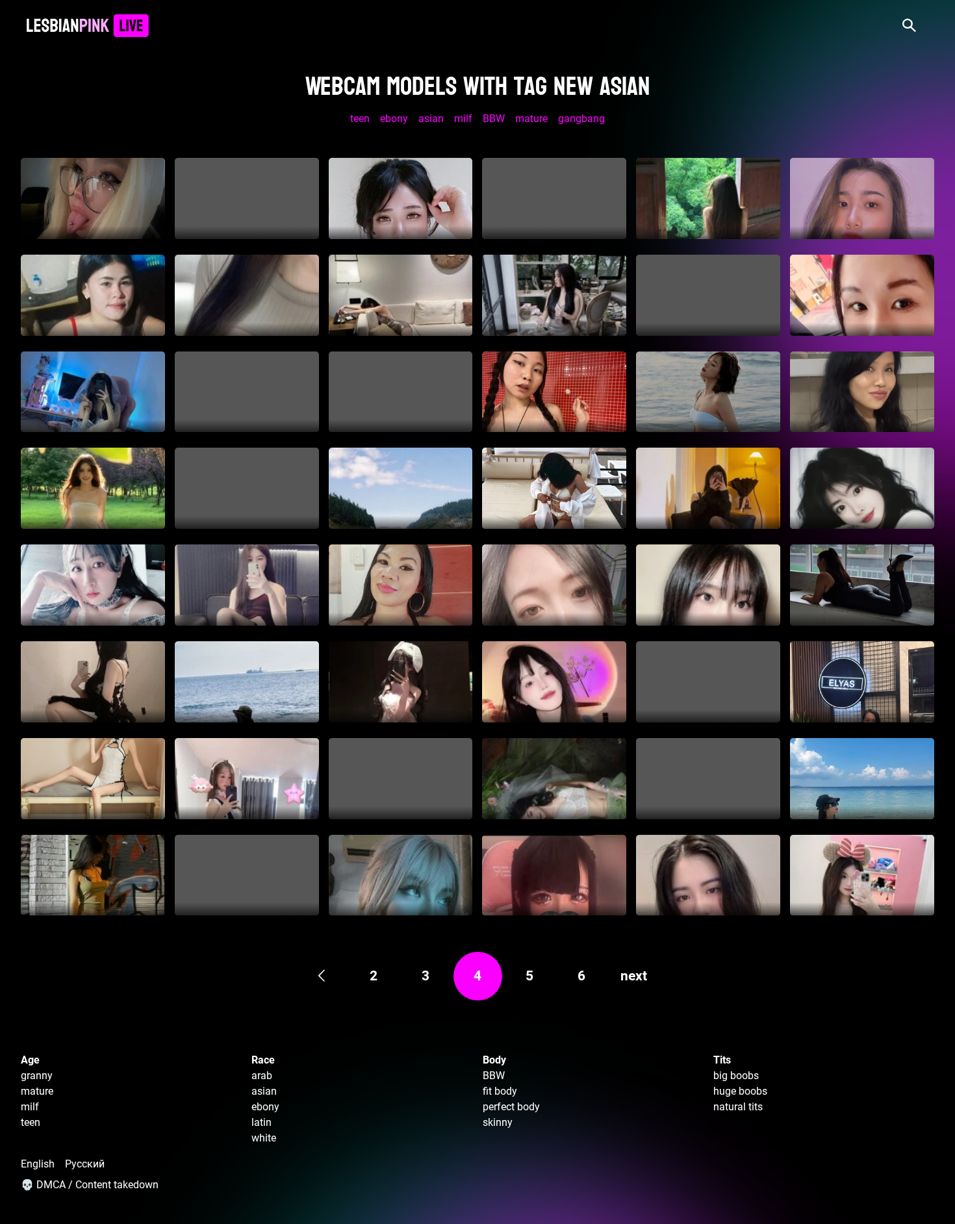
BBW (494, 118)
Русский (85, 1164)
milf (463, 118)
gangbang (581, 118)
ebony (394, 118)
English (38, 1164)
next (633, 976)
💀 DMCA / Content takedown (90, 1185)
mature (531, 118)
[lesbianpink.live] (87, 25)
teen (360, 118)
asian (431, 118)
